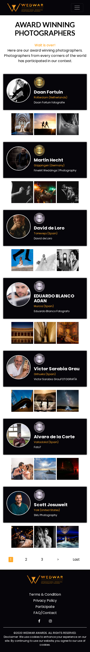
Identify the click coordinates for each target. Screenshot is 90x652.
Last (76, 559)
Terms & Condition (45, 594)
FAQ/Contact (45, 612)
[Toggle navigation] (77, 7)
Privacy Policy (45, 600)
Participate (45, 606)
